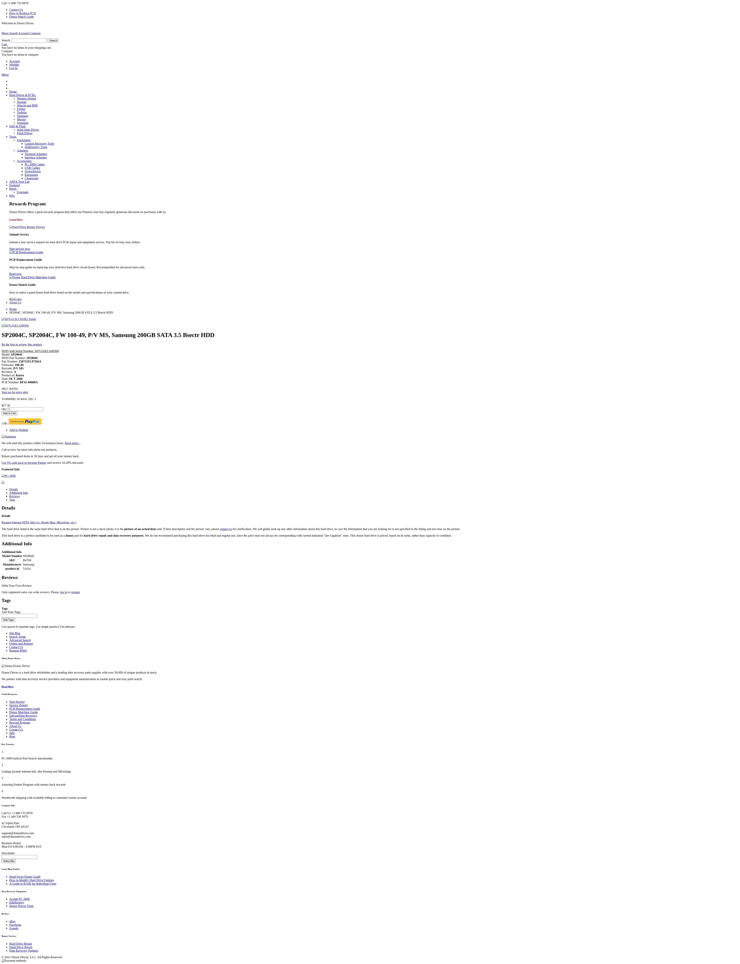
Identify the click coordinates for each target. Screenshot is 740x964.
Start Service (17, 701)
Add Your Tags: (11, 612)
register (75, 592)
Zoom (32, 319)
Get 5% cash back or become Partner (24, 462)
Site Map (14, 633)
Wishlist (14, 64)
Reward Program (19, 722)
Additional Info (18, 492)
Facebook (15, 924)
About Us (15, 726)
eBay (12, 921)
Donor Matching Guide (23, 712)
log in (63, 592)
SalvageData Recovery (23, 715)
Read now (15, 273)
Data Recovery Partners (23, 950)
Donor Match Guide (21, 16)
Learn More (16, 219)
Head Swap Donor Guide (24, 876)
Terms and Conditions (22, 719)
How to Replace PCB (22, 13)
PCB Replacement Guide (24, 708)
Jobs (12, 733)
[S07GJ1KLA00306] (15, 325)
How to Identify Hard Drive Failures (31, 880)
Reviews (14, 496)
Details (13, 489)
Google (13, 928)
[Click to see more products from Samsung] (9, 436)
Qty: (4, 409)
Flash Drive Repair (20, 947)
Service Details (18, 705)
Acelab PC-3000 (19, 899)
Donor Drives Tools (21, 906)
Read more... (72, 443)
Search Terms (17, 636)
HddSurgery (16, 902)
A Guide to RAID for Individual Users (32, 883)
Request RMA (18, 650)
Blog (12, 736)
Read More (8, 686)
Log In (13, 68)
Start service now (19, 248)
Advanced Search (20, 640)
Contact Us (16, 9)
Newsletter (8, 853)
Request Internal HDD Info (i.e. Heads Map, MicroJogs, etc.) (39, 522)
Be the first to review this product (22, 344)
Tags (12, 499)
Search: (6, 40)
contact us (226, 529)
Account (14, 61)
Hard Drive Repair (20, 943)
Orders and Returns (21, 643)
